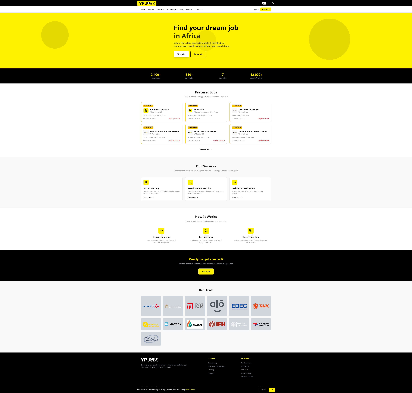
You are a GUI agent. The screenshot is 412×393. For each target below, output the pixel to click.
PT (268, 3)
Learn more (190, 390)
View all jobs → (206, 149)
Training (211, 370)
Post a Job (266, 9)
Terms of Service (247, 377)
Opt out (263, 390)
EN (264, 3)
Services (160, 9)
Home (143, 9)
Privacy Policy (246, 373)
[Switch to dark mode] (273, 3)
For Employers (172, 9)
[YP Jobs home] (146, 3)
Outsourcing (212, 363)
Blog (181, 9)
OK (272, 390)
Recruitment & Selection (216, 366)
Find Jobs (151, 9)
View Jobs (181, 54)
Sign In (256, 9)
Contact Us (199, 9)
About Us (189, 9)
